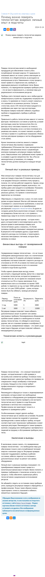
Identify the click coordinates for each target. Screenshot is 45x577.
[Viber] (14, 29)
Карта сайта (19, 573)
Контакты (18, 567)
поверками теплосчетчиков (22, 208)
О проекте (18, 570)
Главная (4, 13)
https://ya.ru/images (23, 503)
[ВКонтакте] (4, 29)
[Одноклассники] (8, 29)
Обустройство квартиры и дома (22, 13)
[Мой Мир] (11, 29)
